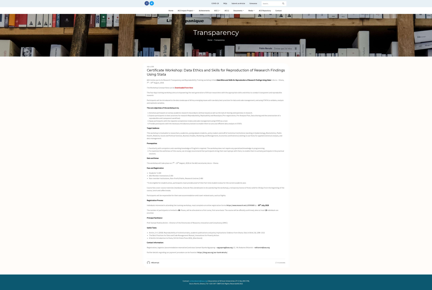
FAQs (225, 3)
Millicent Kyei (155, 263)
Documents (237, 10)
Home (171, 10)
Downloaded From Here (184, 88)
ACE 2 (227, 10)
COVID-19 (215, 3)
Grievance (253, 3)
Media (250, 10)
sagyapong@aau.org (225, 247)
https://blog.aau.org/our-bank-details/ (212, 252)
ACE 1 (216, 10)
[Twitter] (152, 3)
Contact (278, 10)
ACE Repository (265, 10)
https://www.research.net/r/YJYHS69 (240, 205)
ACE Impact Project (185, 10)
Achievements (204, 10)
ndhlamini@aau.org (262, 247)
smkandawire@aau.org (198, 281)
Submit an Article (238, 3)
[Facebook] (147, 3)
